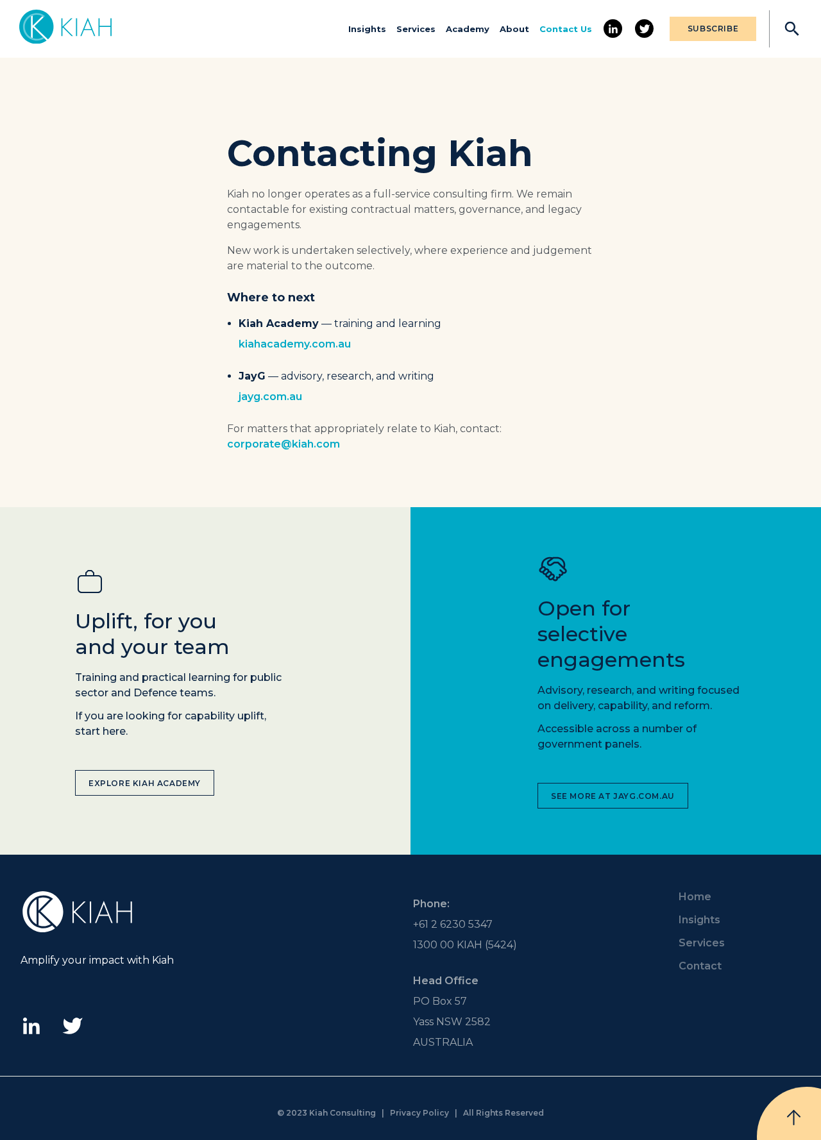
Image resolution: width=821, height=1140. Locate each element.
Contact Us (565, 29)
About (514, 29)
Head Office (445, 981)
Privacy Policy (419, 1113)
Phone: (431, 904)
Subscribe (713, 28)
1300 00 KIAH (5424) (465, 945)
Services (416, 29)
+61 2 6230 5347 (453, 924)
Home (695, 897)
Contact (700, 966)
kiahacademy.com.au (295, 344)
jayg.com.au (270, 396)
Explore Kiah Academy (145, 783)
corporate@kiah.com (283, 444)
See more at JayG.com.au (613, 796)
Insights (367, 29)
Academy (467, 29)
